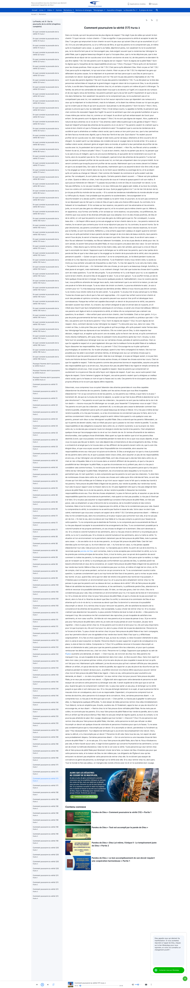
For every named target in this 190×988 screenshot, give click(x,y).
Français (154, 4)
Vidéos (49, 10)
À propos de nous (145, 10)
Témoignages (98, 10)
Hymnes (59, 10)
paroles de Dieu (86, 551)
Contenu (69, 20)
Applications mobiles (138, 4)
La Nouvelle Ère (129, 10)
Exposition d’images (114, 10)
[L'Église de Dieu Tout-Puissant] (95, 4)
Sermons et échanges (84, 10)
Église (68, 654)
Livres (41, 10)
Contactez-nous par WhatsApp (169, 970)
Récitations (68, 10)
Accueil (34, 10)
